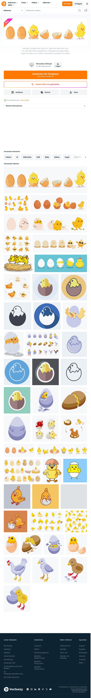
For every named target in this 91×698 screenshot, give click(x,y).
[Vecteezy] (3, 3)
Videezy (7, 652)
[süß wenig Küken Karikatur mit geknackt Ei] (52, 470)
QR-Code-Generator (11, 676)
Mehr (10, 5)
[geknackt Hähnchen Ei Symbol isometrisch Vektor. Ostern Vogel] (17, 428)
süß (38, 156)
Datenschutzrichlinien (77, 692)
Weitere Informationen (14, 105)
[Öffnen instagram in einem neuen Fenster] (31, 690)
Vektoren (12, 2)
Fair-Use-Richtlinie (77, 694)
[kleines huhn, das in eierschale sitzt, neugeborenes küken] (76, 544)
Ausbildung (8, 659)
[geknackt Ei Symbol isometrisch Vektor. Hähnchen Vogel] (45, 399)
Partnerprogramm (41, 652)
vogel (67, 156)
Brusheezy (8, 645)
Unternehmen (9, 655)
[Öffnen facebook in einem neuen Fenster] (28, 690)
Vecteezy (7, 648)
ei (17, 156)
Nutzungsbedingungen (77, 690)
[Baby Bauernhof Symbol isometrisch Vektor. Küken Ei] (53, 544)
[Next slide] (81, 156)
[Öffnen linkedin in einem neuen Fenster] (35, 690)
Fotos (23, 2)
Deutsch (80, 655)
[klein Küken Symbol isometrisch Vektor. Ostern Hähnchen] (45, 569)
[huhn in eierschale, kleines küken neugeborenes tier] (11, 544)
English (80, 645)
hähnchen (27, 156)
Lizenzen (37, 645)
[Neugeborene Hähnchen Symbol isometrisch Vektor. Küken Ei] (74, 569)
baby (47, 156)
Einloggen (78, 4)
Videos (34, 2)
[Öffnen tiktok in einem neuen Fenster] (43, 690)
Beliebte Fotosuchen (38, 662)
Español (80, 648)
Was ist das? (25, 100)
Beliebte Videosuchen (39, 667)
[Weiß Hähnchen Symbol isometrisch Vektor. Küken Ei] (17, 569)
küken (56, 156)
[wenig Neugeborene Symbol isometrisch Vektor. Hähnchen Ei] (31, 544)
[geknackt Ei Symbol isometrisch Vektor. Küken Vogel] (74, 399)
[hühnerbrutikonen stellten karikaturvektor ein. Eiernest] (22, 470)
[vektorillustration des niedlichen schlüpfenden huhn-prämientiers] (75, 470)
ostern (8, 156)
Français (80, 659)
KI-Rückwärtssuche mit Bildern (13, 667)
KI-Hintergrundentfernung (13, 672)
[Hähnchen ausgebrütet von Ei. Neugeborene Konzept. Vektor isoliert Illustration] (75, 315)
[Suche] (79, 10)
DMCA (36, 648)
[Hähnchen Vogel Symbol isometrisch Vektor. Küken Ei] (17, 598)
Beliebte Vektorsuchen (39, 656)
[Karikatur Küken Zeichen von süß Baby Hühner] (46, 521)
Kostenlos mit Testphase (45, 74)
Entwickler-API (9, 662)
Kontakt (63, 648)
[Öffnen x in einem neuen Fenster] (47, 690)
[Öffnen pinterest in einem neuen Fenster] (39, 690)
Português (81, 652)
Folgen (58, 66)
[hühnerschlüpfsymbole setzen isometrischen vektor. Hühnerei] (42, 343)
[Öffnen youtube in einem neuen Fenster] (50, 690)
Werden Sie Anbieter (64, 656)
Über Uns (64, 652)
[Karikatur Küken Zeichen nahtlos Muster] (76, 521)
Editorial (46, 2)
